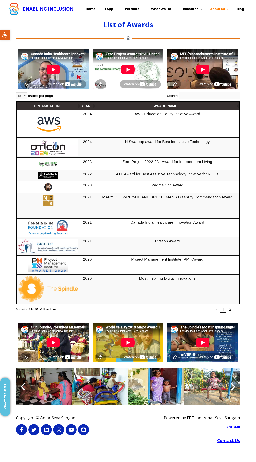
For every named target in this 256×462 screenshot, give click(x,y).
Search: (172, 96)
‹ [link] (216, 309)
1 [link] (223, 309)
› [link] (236, 309)
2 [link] (230, 309)
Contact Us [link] (228, 440)
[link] (5, 35)
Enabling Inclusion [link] (48, 9)
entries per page (40, 96)
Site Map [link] (233, 427)
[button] (78, 106)
